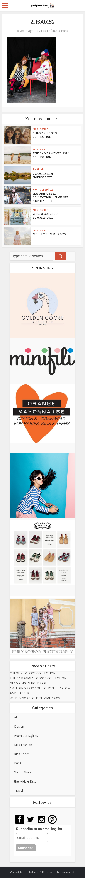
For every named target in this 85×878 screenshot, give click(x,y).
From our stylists (43, 189)
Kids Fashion (40, 129)
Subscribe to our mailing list (39, 829)
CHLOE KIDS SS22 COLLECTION (45, 135)
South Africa (40, 169)
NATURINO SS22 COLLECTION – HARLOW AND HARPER (50, 197)
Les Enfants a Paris (54, 31)
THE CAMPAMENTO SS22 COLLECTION (51, 155)
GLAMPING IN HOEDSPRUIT (43, 175)
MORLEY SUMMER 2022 (49, 234)
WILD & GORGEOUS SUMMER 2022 (46, 216)
